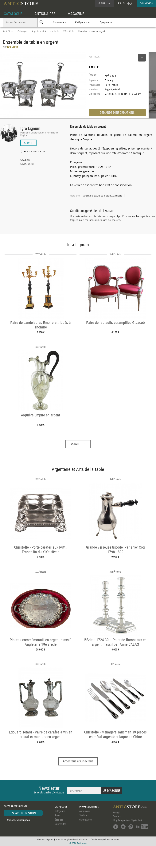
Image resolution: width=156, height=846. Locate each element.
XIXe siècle (68, 31)
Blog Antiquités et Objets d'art (127, 820)
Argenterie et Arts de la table (45, 31)
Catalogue (22, 31)
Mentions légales (45, 839)
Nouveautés (59, 22)
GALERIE (25, 159)
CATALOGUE (13, 13)
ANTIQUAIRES (44, 13)
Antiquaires (84, 811)
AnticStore (8, 31)
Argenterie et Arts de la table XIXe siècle (102, 195)
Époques (59, 819)
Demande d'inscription (18, 820)
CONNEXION (146, 3)
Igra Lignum (30, 128)
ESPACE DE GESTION (23, 813)
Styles (57, 815)
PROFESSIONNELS (89, 806)
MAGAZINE (76, 13)
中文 (130, 3)
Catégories (60, 811)
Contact (117, 816)
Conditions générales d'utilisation (71, 839)
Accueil (116, 812)
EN (124, 3)
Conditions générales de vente (105, 839)
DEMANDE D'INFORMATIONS (117, 112)
